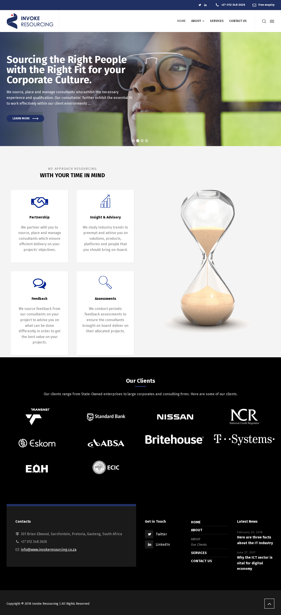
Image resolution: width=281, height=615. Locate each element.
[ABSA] (106, 443)
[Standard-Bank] (106, 416)
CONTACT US (201, 561)
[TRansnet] (37, 416)
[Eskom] (37, 443)
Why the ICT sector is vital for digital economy (254, 563)
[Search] (264, 21)
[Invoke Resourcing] (30, 21)
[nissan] (175, 416)
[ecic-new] (106, 467)
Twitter (161, 534)
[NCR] (244, 416)
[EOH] (37, 468)
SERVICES (199, 553)
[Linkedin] (205, 5)
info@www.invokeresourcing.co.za (48, 549)
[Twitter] (200, 5)
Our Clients (199, 545)
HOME (196, 522)
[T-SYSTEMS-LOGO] (244, 439)
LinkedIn (163, 544)
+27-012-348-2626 (233, 4)
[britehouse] (175, 439)
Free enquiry (266, 4)
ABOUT (196, 530)
